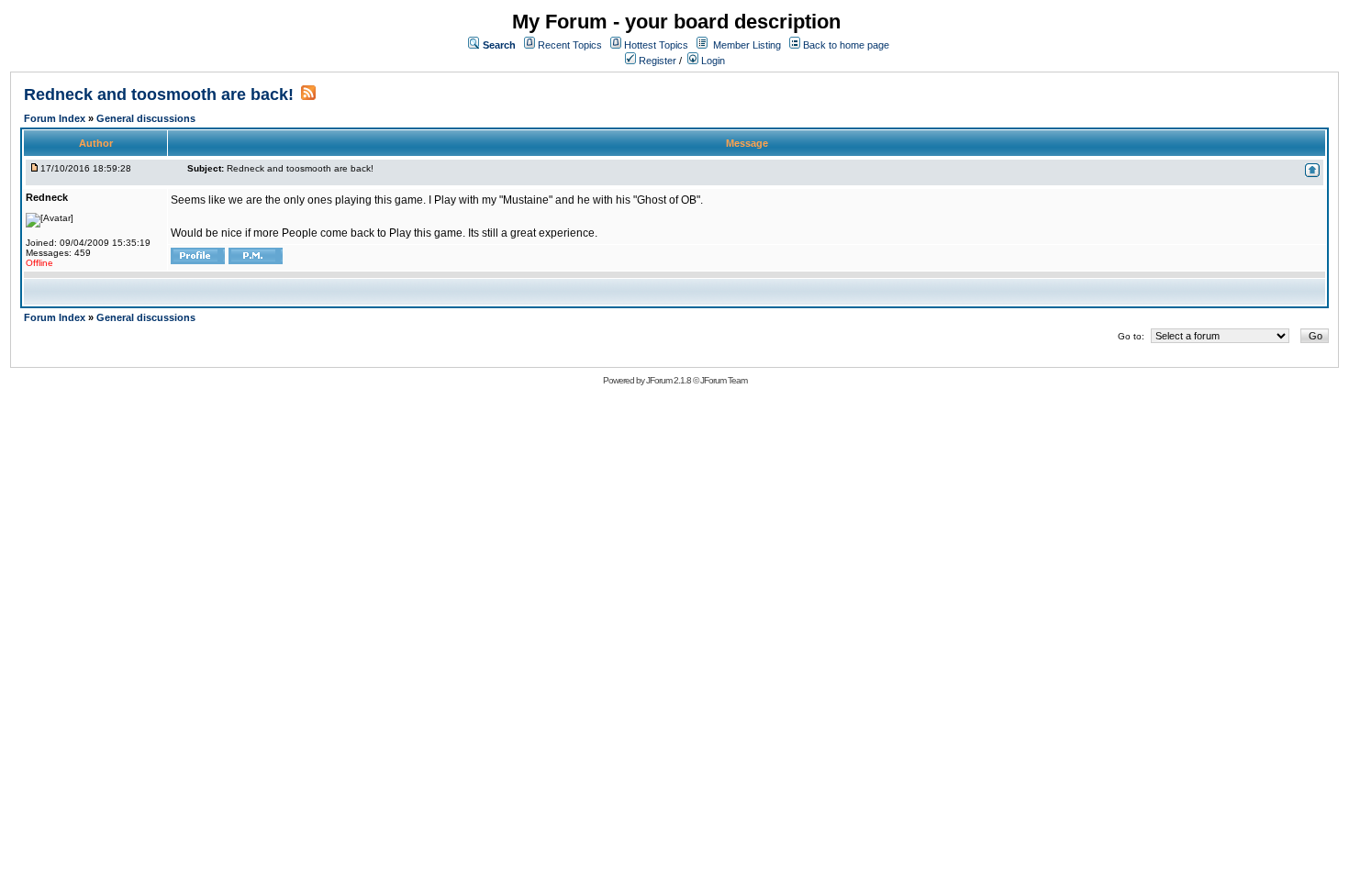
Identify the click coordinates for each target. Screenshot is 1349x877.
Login (711, 60)
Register (656, 60)
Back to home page (846, 44)
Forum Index (56, 118)
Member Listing (747, 44)
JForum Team (723, 380)
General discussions (145, 118)
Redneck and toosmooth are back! (159, 94)
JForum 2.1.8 (668, 380)
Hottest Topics (656, 44)
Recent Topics (570, 44)
